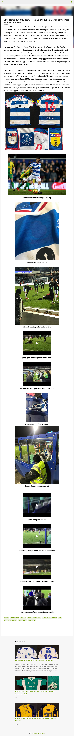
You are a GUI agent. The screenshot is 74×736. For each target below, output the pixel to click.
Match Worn (46, 617)
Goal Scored (37, 617)
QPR (60, 617)
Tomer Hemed (22, 620)
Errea (29, 617)
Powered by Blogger (38, 733)
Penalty (54, 617)
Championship (15, 617)
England (23, 617)
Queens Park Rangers (10, 620)
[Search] (7, 2)
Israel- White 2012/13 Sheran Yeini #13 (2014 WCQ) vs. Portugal (34, 660)
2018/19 (6, 617)
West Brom (31, 620)
